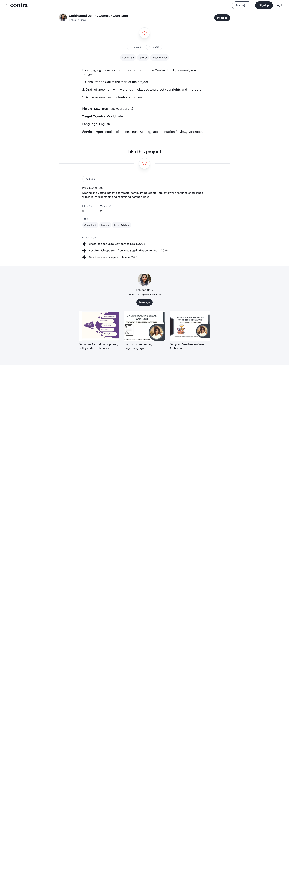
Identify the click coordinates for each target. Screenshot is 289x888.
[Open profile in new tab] (63, 17)
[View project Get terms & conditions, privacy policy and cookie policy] (99, 326)
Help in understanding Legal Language (138, 346)
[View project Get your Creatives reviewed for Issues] (190, 326)
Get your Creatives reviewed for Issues (187, 346)
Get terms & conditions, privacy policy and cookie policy (98, 346)
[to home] (16, 5)
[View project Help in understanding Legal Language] (144, 326)
